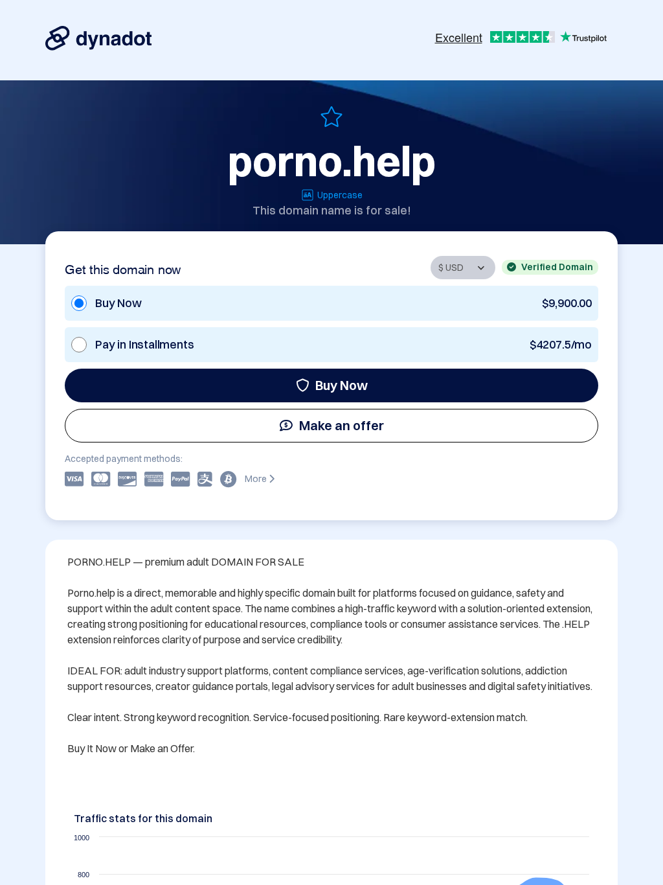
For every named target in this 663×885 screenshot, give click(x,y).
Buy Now (341, 385)
